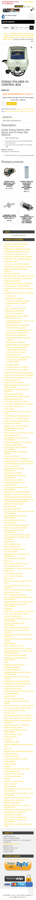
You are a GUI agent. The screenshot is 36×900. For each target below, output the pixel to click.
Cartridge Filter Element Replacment (18, 283)
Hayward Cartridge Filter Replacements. (14, 429)
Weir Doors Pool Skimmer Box (15, 817)
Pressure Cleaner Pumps (14, 311)
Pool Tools (8, 579)
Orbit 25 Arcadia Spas (12, 544)
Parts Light (8, 561)
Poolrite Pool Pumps (12, 592)
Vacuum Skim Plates (13, 355)
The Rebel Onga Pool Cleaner (16, 367)
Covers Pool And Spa (12, 380)
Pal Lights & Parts (11, 552)
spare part (31, 111)
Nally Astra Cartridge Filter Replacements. (15, 517)
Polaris (8, 306)
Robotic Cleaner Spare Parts (25, 109)
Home (5, 34)
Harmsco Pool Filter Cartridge (16, 426)
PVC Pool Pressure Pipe (13, 616)
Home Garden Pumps (11, 435)
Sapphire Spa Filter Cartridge (15, 655)
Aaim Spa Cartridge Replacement (16, 244)
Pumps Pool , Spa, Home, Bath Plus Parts (19, 611)
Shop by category (8, 22)
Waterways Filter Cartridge (15, 812)
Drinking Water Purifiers (13, 394)
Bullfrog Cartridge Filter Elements (18, 278)
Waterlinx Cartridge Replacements (17, 810)
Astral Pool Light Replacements (16, 264)
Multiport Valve (10, 506)
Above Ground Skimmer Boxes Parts (17, 249)
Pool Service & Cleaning (13, 576)
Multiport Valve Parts (12, 509)
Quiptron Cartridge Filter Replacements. (14, 624)
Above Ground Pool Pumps (14, 247)
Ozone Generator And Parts (15, 549)
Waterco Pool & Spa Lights (14, 800)
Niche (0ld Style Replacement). (16, 528)
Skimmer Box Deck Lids (12, 670)
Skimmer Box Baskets (12, 667)
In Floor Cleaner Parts (13, 445)
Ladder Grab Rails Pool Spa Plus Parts (19, 464)
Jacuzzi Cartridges (11, 456)
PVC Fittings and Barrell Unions (16, 614)
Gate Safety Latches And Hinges (16, 418)
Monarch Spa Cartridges (13, 504)
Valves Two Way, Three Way (14, 774)
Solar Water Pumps (11, 694)
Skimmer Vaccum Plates (13, 689)
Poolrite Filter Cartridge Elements (18, 590)
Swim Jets (8, 749)
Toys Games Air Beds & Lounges (15, 759)
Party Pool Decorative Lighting (16, 564)
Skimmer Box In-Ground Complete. (17, 681)
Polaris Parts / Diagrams (15, 342)
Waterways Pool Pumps (13, 815)
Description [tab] (7, 117)
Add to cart (11, 104)
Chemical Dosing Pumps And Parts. (17, 286)
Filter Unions (9, 409)
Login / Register (28, 2)
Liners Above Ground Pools (14, 482)
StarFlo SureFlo (10, 737)
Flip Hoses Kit (10, 296)
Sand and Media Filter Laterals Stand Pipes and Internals (18, 652)
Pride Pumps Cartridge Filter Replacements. (15, 605)
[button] (31, 47)
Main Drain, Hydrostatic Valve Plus (17, 494)
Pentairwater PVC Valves (13, 566)
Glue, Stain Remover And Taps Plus (17, 421)
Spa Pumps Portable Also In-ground (17, 716)
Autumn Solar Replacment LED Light (18, 267)
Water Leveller (10, 786)
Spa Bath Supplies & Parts (13, 699)
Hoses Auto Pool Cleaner (16, 328)
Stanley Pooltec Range (13, 734)
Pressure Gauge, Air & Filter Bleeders (18, 602)
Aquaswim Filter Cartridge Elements (18, 257)
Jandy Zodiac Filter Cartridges (16, 459)
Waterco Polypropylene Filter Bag (17, 798)
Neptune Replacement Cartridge (16, 525)
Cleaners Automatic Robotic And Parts (19, 293)
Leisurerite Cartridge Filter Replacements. (15, 476)
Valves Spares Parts (11, 771)
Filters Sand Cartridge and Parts (17, 416)
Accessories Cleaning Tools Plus (17, 252)
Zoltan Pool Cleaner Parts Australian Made (16, 361)
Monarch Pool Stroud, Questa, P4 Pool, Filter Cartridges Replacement (19, 500)
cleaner (7, 111)
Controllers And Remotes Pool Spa (17, 378)
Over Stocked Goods (12, 547)
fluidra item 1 (23, 111)
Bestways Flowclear (12, 273)
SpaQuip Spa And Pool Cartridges (16, 725)
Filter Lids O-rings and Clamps (15, 401)
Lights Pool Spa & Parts (13, 480)
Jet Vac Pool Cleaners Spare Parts (19, 330)
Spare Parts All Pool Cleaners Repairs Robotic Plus (18, 36)
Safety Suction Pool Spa (13, 646)
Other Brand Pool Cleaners (15, 303)
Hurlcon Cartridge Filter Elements (18, 442)
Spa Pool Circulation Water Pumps (17, 708)
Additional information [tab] (11, 121)
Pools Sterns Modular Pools (15, 595)
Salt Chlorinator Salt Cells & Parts (18, 648)
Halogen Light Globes (12, 423)
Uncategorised (10, 764)
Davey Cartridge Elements (14, 383)
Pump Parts (8, 609)
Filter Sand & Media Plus (13, 406)
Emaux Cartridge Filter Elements (17, 396)
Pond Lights (8, 571)
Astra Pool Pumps (11, 262)
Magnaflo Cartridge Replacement (17, 492)
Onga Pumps (8, 542)
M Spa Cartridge (10, 485)
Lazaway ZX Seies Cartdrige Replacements (14, 470)
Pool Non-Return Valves (13, 574)
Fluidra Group (14, 111)
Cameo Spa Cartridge (12, 281)
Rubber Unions (9, 643)
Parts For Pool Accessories (15, 559)
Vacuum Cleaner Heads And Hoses (17, 769)
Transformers (9, 761)
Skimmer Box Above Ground (14, 665)
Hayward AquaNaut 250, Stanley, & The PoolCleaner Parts (20, 322)
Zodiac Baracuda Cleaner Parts (18, 357)
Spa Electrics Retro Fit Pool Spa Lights (19, 706)
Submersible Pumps (11, 742)
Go (32, 28)
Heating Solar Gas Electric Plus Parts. (19, 433)
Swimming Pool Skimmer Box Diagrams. (18, 751)
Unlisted (7, 766)
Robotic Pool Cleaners (14, 313)
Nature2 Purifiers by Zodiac (14, 520)
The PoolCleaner (11, 365)
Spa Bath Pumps (10, 696)
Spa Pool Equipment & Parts (14, 711)
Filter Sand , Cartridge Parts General (18, 404)
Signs (6, 662)
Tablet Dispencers (11, 754)
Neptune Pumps (10, 523)
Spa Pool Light (9, 713)
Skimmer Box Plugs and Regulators (17, 684)
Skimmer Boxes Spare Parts (14, 686)
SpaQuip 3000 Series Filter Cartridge (18, 718)
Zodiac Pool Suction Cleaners (16, 370)
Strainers (8, 739)
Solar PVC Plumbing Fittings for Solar (19, 691)
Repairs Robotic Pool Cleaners (18, 345)
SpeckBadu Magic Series (13, 728)
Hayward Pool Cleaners (14, 298)
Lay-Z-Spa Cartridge (11, 466)
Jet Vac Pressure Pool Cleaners (17, 301)
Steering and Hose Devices (16, 350)
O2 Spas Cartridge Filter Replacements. (13, 531)
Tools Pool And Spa (11, 756)
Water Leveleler (10, 784)
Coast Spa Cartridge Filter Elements (18, 373)
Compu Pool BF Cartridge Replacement (19, 375)
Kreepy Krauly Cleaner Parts (17, 333)
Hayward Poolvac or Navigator (18, 325)
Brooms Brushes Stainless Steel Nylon (19, 276)
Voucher (7, 779)
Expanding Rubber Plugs (13, 399)
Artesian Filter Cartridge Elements (18, 259)
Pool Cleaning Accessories (15, 308)
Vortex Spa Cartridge (12, 776)
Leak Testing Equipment (13, 473)
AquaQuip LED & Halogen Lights (16, 254)
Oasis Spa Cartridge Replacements (17, 535)
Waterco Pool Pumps (12, 803)
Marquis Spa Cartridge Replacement (18, 497)
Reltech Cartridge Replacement (16, 628)
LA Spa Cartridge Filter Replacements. (19, 461)
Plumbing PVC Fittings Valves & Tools (18, 569)
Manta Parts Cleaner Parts (16, 335)
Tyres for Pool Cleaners (15, 352)
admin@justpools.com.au (11, 844)
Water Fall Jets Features (13, 781)
